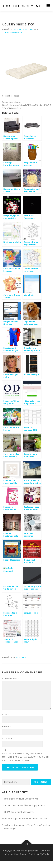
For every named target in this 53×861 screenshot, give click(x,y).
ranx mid (21, 657)
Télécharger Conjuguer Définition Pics (20, 798)
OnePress (45, 850)
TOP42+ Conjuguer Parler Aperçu (18, 812)
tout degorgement (21, 6)
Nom (5, 714)
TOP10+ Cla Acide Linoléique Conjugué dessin (24, 805)
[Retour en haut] (26, 843)
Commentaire (11, 678)
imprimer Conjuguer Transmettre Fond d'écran (24, 818)
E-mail (6, 726)
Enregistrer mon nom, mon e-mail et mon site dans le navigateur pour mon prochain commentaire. (25, 756)
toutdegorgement (13, 32)
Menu (48, 5)
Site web (7, 738)
